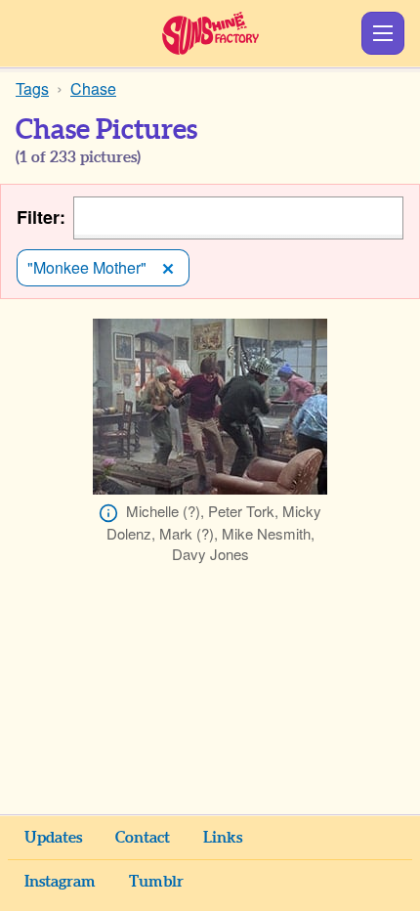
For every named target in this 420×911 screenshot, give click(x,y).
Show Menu (382, 33)
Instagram (60, 881)
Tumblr (156, 881)
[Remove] (168, 267)
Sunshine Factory (210, 33)
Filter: (41, 217)
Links (222, 838)
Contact (142, 838)
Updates (53, 838)
